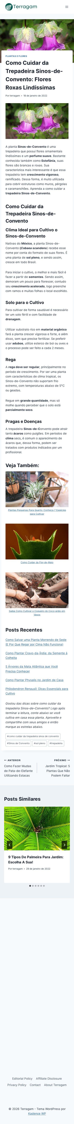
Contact (35, 1085)
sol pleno (39, 743)
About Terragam (55, 1085)
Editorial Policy (22, 1078)
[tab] (30, 886)
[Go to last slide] (9, 845)
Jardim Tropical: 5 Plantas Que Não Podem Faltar (57, 768)
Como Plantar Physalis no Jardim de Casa (35, 680)
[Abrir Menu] (67, 6)
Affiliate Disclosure (49, 1078)
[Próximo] (64, 845)
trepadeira (56, 743)
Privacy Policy (16, 1085)
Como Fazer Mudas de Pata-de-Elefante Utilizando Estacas (18, 768)
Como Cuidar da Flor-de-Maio (37, 562)
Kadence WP (37, 1113)
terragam (15, 95)
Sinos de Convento (18, 743)
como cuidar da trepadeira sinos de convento (33, 736)
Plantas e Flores (16, 56)
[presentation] (37, 828)
